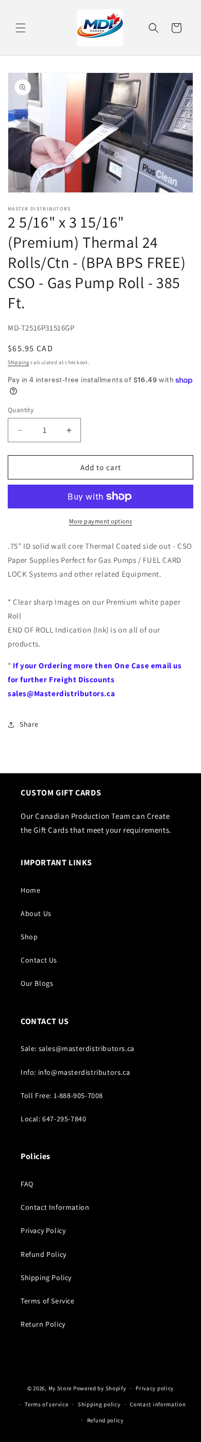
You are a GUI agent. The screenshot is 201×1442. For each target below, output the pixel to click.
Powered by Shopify (99, 1388)
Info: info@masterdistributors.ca (75, 1072)
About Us (36, 913)
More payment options (100, 521)
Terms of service (46, 1404)
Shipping (18, 362)
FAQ (27, 1184)
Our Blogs (37, 983)
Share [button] (29, 724)
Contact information (158, 1404)
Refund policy (105, 1420)
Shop (29, 936)
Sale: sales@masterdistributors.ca (78, 1048)
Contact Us (39, 960)
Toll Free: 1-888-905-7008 (62, 1095)
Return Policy (43, 1324)
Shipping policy (99, 1404)
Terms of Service (48, 1300)
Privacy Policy (43, 1230)
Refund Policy (43, 1254)
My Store (60, 1388)
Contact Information (55, 1207)
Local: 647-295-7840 (53, 1118)
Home (30, 890)
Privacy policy (155, 1388)
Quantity (21, 409)
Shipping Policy (46, 1277)
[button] (20, 28)
